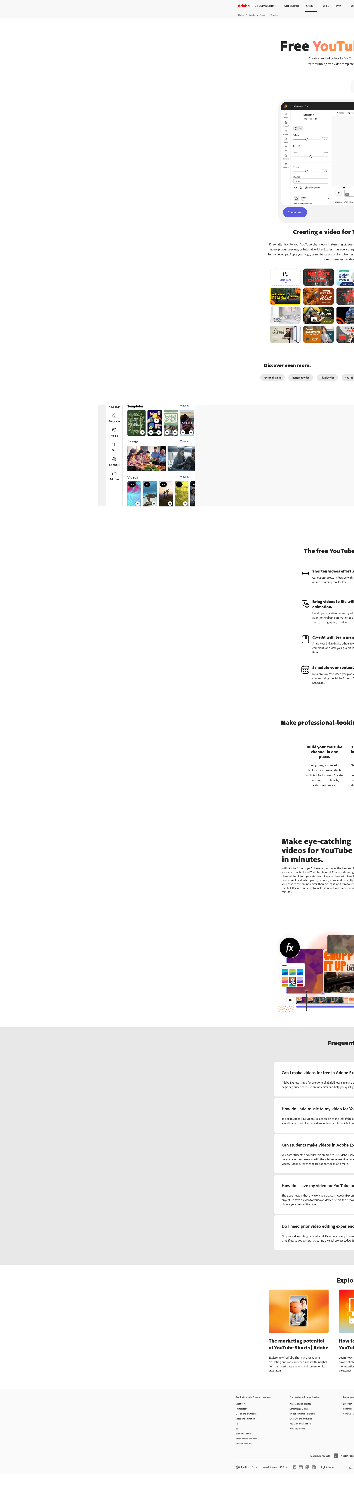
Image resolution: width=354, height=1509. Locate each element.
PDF (238, 1423)
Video (262, 14)
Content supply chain (298, 1408)
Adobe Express (291, 5)
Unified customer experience (302, 1413)
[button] (300, 289)
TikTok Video (327, 377)
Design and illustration (246, 1413)
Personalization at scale (300, 1403)
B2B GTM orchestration (300, 1423)
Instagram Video (301, 377)
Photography (241, 1408)
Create (309, 5)
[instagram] (301, 1467)
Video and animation (245, 1418)
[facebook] (294, 1467)
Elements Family (243, 1433)
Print (338, 5)
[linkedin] (314, 1467)
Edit (325, 5)
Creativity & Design (264, 5)
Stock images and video (246, 1438)
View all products (244, 1443)
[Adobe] (243, 6)
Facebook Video (272, 377)
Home (241, 14)
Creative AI (241, 1403)
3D (237, 1428)
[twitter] (307, 1467)
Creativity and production (300, 1418)
